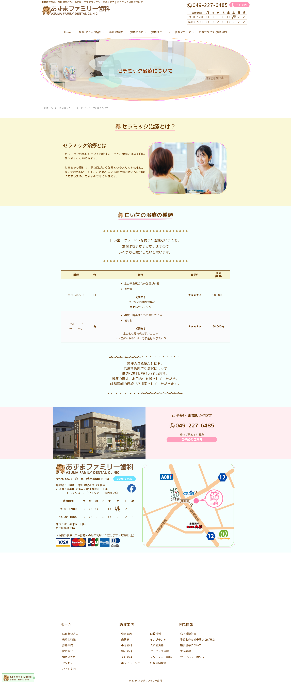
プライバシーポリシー (193, 657)
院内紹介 (67, 651)
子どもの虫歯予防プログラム (197, 639)
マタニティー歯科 (161, 657)
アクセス (67, 663)
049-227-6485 (194, 425)
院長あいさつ (70, 634)
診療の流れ (69, 657)
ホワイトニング (130, 663)
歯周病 (125, 639)
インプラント (158, 639)
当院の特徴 (69, 639)
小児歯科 (126, 645)
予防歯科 (126, 657)
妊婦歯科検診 (158, 663)
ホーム (66, 624)
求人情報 (185, 651)
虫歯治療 (126, 634)
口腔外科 (155, 634)
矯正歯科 (126, 651)
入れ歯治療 (157, 645)
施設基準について (191, 645)
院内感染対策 (188, 634)
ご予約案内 (69, 669)
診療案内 (67, 645)
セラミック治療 (159, 651)
